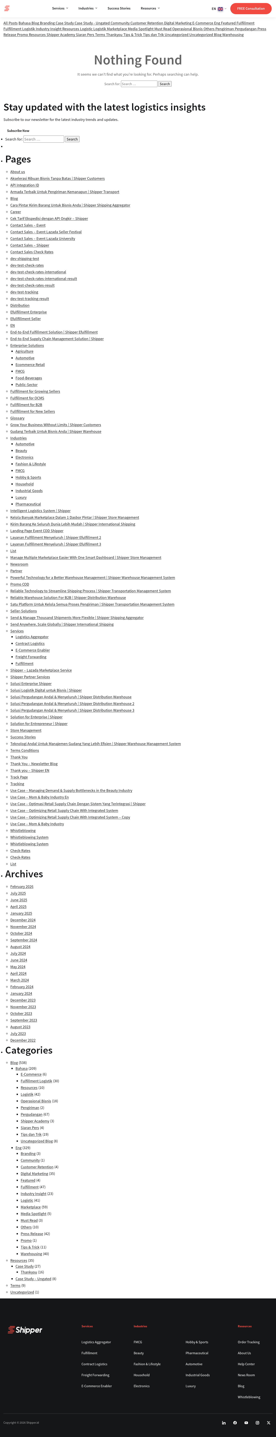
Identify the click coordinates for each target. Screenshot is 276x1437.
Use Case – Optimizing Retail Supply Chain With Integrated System (64, 810)
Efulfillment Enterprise (28, 311)
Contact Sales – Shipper (29, 245)
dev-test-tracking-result (29, 298)
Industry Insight (49, 28)
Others (209, 28)
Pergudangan (246, 28)
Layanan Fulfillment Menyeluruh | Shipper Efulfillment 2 (55, 537)
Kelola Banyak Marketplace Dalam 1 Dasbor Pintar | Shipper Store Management (74, 517)
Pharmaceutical (28, 503)
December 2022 (23, 1040)
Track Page (19, 777)
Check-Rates (20, 850)
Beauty (21, 450)
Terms (100, 34)
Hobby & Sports (28, 477)
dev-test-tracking (24, 291)
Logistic (86, 28)
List (13, 550)
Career (15, 211)
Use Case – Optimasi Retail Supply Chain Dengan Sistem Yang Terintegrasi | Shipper (78, 803)
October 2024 (21, 933)
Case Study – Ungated (33, 1278)
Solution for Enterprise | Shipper (36, 716)
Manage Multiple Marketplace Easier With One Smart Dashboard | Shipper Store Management (85, 557)
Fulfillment (245, 22)
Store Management (25, 730)
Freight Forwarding (31, 656)
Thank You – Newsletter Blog (34, 763)
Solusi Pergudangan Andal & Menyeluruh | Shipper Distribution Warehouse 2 (72, 703)
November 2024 (23, 926)
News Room (246, 1375)
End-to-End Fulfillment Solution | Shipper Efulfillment (54, 332)
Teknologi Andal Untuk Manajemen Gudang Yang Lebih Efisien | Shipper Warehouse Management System (95, 743)
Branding (48, 22)
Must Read (163, 28)
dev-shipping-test (24, 258)
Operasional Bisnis (188, 28)
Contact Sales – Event (27, 225)
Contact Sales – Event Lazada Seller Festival (46, 231)
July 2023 (18, 1033)
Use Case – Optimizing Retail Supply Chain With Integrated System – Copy (70, 817)
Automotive (25, 357)
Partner (16, 570)
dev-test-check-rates (27, 265)
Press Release (32, 1233)
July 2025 (18, 893)
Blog (35, 22)
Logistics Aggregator (32, 636)
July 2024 (18, 953)
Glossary (17, 417)
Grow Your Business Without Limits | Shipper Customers (55, 424)
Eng (217, 22)
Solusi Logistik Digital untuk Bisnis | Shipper (46, 690)
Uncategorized (177, 34)
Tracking (17, 783)
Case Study (65, 22)
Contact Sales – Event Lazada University (42, 238)
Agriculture (24, 351)
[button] (219, 8)
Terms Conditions (24, 750)
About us (17, 171)
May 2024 (17, 966)
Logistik (100, 28)
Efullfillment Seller (25, 318)
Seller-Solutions (23, 610)
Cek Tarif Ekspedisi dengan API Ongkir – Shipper (49, 218)
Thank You (19, 756)
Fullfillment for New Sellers (32, 411)
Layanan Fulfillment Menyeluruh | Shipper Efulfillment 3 (55, 544)
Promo (23, 34)
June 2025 (18, 899)
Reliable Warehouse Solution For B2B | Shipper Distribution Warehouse (68, 597)
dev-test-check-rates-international (38, 271)
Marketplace (117, 28)
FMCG (20, 371)
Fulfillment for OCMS (27, 397)
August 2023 (20, 1026)
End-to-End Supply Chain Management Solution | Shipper (57, 338)
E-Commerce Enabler (33, 650)
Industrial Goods (29, 490)
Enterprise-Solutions (27, 345)
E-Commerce (203, 22)
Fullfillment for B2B (26, 404)
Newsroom (19, 564)
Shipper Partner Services (30, 676)
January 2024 (21, 993)
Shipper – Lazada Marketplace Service (41, 670)
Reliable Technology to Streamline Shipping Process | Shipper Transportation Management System (90, 590)
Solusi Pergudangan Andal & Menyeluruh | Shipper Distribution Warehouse (71, 696)
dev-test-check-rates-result (32, 285)
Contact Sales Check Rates (31, 251)
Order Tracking (249, 1342)
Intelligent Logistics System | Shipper (40, 510)
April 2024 (18, 973)
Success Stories (119, 8)
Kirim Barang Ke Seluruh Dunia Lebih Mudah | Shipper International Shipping (72, 524)
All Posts (10, 22)
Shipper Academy (61, 34)
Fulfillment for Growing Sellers (35, 391)
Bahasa (25, 22)
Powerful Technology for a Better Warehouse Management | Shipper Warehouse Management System (92, 577)
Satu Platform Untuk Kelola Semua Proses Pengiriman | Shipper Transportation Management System (92, 604)
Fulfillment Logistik (19, 28)
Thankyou (114, 34)
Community (120, 22)
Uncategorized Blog (205, 34)
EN (12, 325)
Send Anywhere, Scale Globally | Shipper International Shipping (62, 624)
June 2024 (18, 959)
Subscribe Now (18, 130)
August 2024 (20, 946)
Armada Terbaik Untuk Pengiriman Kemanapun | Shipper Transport (64, 191)
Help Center (246, 1364)
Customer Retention (147, 22)
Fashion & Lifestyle (31, 463)
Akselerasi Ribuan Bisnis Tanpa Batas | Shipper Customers (57, 178)
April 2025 (18, 906)
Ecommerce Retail (30, 364)
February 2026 (21, 886)
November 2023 (23, 1006)
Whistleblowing (23, 830)
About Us (244, 1353)
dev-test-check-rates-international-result (43, 278)
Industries (86, 8)
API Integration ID (24, 185)
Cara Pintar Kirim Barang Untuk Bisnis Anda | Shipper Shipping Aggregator (70, 205)
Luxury (21, 497)
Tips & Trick (133, 34)
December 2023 (23, 1000)
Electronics (24, 457)
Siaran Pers (85, 34)
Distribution (20, 305)
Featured (229, 22)
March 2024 (19, 980)
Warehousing (233, 34)
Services (58, 8)
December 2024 (23, 919)
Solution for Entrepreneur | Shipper (38, 723)
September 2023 (23, 1020)
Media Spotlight (141, 28)
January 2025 (21, 913)
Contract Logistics (30, 643)
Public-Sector (27, 384)
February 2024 (21, 986)
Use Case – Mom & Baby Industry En (39, 797)
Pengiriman (225, 28)
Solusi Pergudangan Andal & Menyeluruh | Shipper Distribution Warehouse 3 (72, 710)
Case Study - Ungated (93, 22)
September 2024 (23, 939)
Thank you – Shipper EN (29, 770)
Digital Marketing (178, 22)
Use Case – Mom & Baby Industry (37, 823)
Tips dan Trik (154, 34)
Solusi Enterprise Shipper (31, 683)
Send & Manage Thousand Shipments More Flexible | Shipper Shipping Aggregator (77, 617)
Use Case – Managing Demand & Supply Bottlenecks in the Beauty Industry (71, 790)
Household (25, 483)
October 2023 (21, 1013)
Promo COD (19, 584)
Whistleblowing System (29, 837)
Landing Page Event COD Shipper (36, 530)
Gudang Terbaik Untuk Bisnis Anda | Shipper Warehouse (55, 431)
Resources (148, 8)
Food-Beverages (29, 377)
